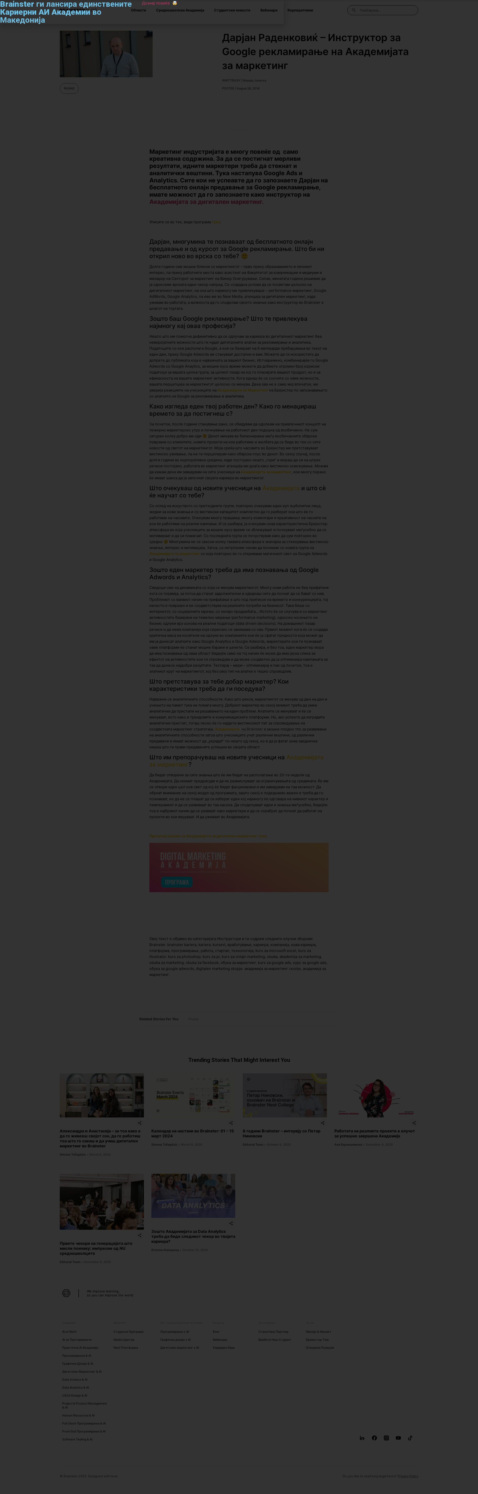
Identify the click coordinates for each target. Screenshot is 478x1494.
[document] (239, 747)
